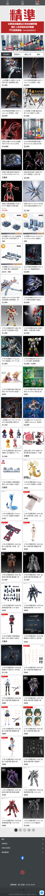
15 (29, 830)
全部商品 (4, 843)
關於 (3, 839)
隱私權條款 (5, 852)
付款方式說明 (6, 848)
